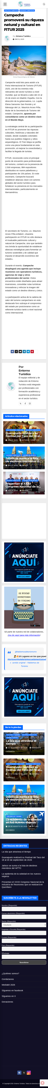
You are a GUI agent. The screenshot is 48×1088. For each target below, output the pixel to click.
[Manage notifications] (42, 1083)
